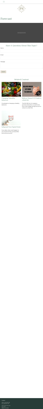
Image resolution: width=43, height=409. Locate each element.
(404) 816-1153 (7, 402)
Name (2, 48)
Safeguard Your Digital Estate (11, 127)
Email (2, 55)
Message (3, 61)
